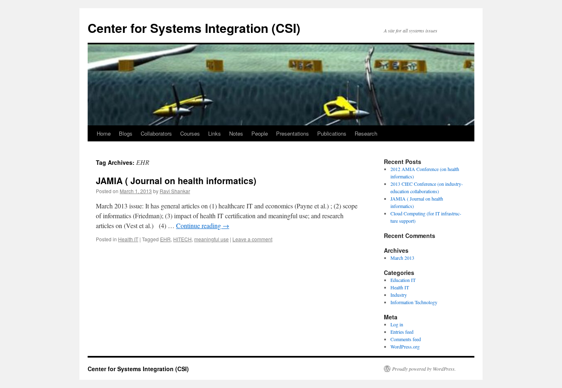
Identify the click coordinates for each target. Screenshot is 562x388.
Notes (236, 133)
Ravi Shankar (175, 190)
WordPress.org (405, 346)
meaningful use (211, 239)
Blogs (125, 133)
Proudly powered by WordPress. (424, 368)
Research (366, 133)
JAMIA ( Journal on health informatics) (176, 180)
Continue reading (202, 225)
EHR (165, 239)
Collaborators (156, 133)
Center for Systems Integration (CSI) (194, 28)
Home (104, 133)
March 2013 (402, 257)
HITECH (182, 239)
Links (214, 133)
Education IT (403, 280)
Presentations (292, 133)
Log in (396, 324)
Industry (398, 294)
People (259, 133)
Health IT (128, 239)
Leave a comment (252, 239)
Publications (331, 133)
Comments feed (405, 339)
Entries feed (401, 331)
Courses (190, 133)
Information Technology (413, 302)
